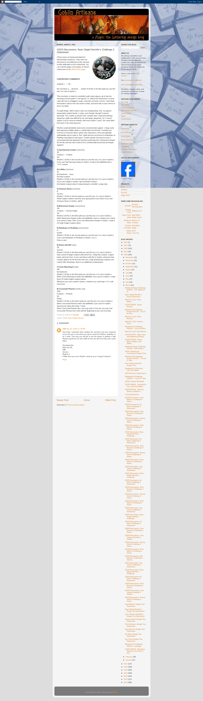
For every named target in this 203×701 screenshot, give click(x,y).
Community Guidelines (132, 80)
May (127, 279)
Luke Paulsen (126, 119)
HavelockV (125, 128)
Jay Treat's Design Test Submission (133, 640)
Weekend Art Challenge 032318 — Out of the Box (135, 327)
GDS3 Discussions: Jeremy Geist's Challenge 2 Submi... (135, 544)
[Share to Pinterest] (94, 315)
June (128, 276)
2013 (126, 676)
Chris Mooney (126, 132)
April (127, 282)
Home (87, 400)
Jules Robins (126, 136)
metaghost (125, 146)
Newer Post (62, 400)
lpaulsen (128, 206)
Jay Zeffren (125, 105)
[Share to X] (89, 315)
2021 (126, 245)
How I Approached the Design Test (133, 364)
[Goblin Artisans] (128, 176)
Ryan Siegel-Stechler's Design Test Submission (135, 610)
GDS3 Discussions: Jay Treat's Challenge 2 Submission (133, 509)
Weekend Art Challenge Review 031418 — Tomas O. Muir (135, 358)
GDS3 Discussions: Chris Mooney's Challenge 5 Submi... (134, 413)
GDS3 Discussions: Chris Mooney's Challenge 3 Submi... (134, 489)
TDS (64, 329)
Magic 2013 (125, 195)
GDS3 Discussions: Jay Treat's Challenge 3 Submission (133, 468)
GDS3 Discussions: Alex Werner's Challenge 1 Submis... (134, 558)
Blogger (115, 692)
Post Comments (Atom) (75, 405)
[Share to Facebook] (91, 315)
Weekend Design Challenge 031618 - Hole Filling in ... (135, 347)
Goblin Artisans (125, 160)
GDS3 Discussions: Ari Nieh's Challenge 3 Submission (133, 482)
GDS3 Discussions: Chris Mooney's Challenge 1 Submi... (134, 585)
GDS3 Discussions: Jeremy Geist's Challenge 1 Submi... (135, 599)
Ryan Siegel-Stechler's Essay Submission (133, 295)
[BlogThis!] (87, 315)
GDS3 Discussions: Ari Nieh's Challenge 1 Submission (133, 578)
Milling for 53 (137, 211)
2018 (126, 255)
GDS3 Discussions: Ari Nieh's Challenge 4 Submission (133, 441)
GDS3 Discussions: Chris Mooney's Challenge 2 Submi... (134, 530)
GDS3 (65, 318)
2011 (126, 682)
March (128, 285)
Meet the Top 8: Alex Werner (135, 331)
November (130, 260)
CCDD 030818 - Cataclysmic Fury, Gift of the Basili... (135, 385)
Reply (64, 359)
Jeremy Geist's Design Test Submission (135, 620)
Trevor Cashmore (127, 108)
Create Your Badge (126, 178)
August (128, 270)
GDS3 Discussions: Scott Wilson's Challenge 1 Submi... (134, 551)
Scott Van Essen (127, 143)
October (129, 263)
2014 (126, 673)
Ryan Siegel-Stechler (76, 318)
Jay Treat (124, 102)
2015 (126, 670)
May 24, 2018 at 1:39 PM (75, 329)
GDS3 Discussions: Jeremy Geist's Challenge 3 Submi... (135, 496)
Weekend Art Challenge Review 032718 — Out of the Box (135, 311)
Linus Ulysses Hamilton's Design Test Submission (135, 615)
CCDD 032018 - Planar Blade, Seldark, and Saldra (133, 341)
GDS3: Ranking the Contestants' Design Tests (135, 352)
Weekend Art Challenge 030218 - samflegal (133, 645)
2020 (126, 248)
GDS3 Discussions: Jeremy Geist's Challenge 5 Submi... (135, 420)
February (129, 657)
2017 (126, 664)
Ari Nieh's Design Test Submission (133, 635)
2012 (126, 679)
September (130, 267)
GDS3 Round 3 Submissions (135, 373)
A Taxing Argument (132, 394)
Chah (123, 116)
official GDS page (78, 69)
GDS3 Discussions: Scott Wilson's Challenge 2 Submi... (134, 503)
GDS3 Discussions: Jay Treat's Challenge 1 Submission (133, 565)
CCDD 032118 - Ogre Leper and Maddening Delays (135, 335)
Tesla (123, 187)
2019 (126, 251)
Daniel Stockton (127, 152)
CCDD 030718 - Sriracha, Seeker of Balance (134, 390)
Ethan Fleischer (127, 140)
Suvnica (124, 192)
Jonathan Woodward (129, 149)
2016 (126, 667)
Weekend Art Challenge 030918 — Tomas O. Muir (135, 377)
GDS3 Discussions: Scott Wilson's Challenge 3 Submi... (134, 461)
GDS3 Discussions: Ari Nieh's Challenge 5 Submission (133, 406)
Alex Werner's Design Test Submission (135, 630)
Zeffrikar (124, 190)
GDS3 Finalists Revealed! (134, 381)
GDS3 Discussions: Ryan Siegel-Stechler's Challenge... (134, 434)
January (129, 660)
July (127, 273)
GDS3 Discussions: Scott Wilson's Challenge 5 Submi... (134, 399)
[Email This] (85, 315)
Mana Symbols (136, 85)
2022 (126, 242)
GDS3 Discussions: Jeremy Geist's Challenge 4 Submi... (135, 454)
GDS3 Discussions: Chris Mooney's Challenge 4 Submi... (134, 448)
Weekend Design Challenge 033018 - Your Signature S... (135, 290)
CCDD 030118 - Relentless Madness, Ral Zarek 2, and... (135, 651)
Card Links (125, 85)
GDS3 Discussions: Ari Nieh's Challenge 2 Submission (133, 523)
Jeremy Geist (126, 113)
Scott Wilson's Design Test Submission (135, 605)
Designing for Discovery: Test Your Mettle (134, 369)
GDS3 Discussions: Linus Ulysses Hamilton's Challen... (134, 537)
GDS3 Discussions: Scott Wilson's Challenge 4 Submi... (134, 427)
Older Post (110, 400)
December (130, 257)
